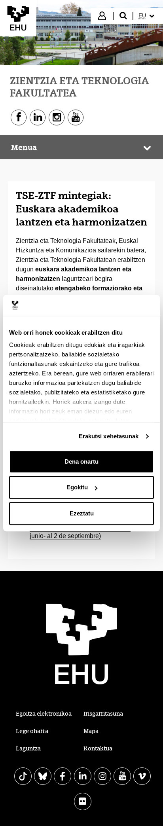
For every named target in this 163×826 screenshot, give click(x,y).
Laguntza (28, 748)
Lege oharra (32, 731)
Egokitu (77, 487)
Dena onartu (81, 461)
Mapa (91, 731)
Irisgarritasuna (103, 713)
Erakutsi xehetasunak (109, 436)
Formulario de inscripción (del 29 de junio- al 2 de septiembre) (80, 531)
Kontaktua (97, 748)
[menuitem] (147, 16)
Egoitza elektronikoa (44, 713)
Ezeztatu (82, 513)
